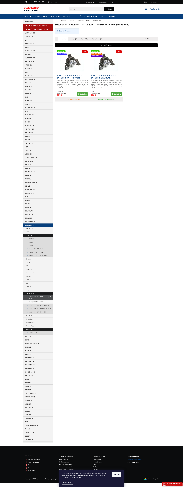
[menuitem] (28, 16)
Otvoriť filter (106, 45)
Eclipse (28, 266)
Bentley (28, 44)
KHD (27, 165)
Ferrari (28, 93)
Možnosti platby (102, 2)
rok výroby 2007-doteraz (36, 302)
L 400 (28, 286)
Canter (28, 235)
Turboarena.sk (32, 465)
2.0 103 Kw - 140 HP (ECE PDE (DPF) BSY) (40, 297)
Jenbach (28, 154)
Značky (28, 440)
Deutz (27, 86)
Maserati (29, 211)
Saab (27, 379)
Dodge (28, 90)
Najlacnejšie (73, 39)
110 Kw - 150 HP (34, 333)
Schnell (28, 390)
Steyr (27, 400)
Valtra (28, 418)
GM (26, 104)
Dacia (27, 69)
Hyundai (28, 126)
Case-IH (28, 54)
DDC (26, 83)
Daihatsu (29, 79)
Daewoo (28, 76)
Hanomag (29, 108)
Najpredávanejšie (97, 39)
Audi (27, 40)
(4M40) (31, 245)
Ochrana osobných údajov (67, 467)
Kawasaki (29, 161)
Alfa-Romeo (30, 33)
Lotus (27, 197)
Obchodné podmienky (65, 464)
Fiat (26, 97)
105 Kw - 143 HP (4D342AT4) (38, 255)
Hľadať (109, 9)
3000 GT (29, 228)
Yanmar (28, 433)
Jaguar (28, 143)
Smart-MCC (29, 393)
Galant (28, 269)
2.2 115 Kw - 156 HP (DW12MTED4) (40, 309)
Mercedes (29, 222)
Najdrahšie (84, 39)
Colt (27, 262)
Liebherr (28, 190)
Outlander (29, 293)
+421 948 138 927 (33, 462)
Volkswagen (30, 425)
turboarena (31, 468)
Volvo (27, 429)
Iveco (27, 140)
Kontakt (95, 469)
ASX (27, 232)
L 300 (28, 283)
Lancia (28, 179)
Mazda (28, 215)
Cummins (28, 65)
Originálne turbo (98, 462)
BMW (27, 47)
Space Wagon (30, 326)
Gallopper (29, 273)
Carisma (28, 259)
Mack (27, 204)
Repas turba (97, 460)
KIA (26, 168)
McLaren (28, 218)
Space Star (29, 322)
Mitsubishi (29, 225)
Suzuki (28, 408)
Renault (28, 368)
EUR (145, 2)
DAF (26, 72)
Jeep (27, 150)
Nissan (28, 347)
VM (26, 422)
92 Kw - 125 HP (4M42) (36, 249)
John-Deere (29, 158)
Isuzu (27, 136)
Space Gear (29, 319)
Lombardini (29, 193)
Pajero (28, 316)
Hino (27, 111)
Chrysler (29, 133)
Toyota (28, 415)
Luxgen (28, 200)
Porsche (28, 365)
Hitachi (28, 115)
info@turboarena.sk (34, 459)
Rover (27, 376)
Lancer (28, 290)
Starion (28, 329)
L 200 (28, 280)
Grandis (28, 276)
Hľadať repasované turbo (37, 29)
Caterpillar (30, 58)
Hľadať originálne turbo (36, 26)
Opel (27, 351)
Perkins (28, 354)
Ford (27, 101)
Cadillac (28, 51)
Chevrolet (29, 129)
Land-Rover (30, 182)
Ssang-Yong (30, 397)
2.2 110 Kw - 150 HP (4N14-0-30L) (39, 305)
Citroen (28, 61)
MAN (27, 207)
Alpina (28, 37)
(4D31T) (31, 239)
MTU (27, 336)
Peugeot (28, 358)
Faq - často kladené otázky (67, 469)
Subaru (28, 404)
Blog (94, 464)
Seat (27, 386)
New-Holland (31, 344)
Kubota (28, 175)
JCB (26, 147)
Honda (28, 122)
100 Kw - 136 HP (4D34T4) (37, 252)
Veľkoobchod (97, 467)
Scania (28, 383)
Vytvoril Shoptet (153, 479)
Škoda (27, 411)
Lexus (27, 186)
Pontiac (28, 361)
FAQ (112, 2)
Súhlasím (116, 474)
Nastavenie (67, 482)
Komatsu (28, 172)
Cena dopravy (90, 2)
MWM (27, 340)
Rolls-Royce (30, 372)
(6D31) (31, 242)
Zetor (27, 436)
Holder (28, 118)
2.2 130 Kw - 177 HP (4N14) (37, 312)
